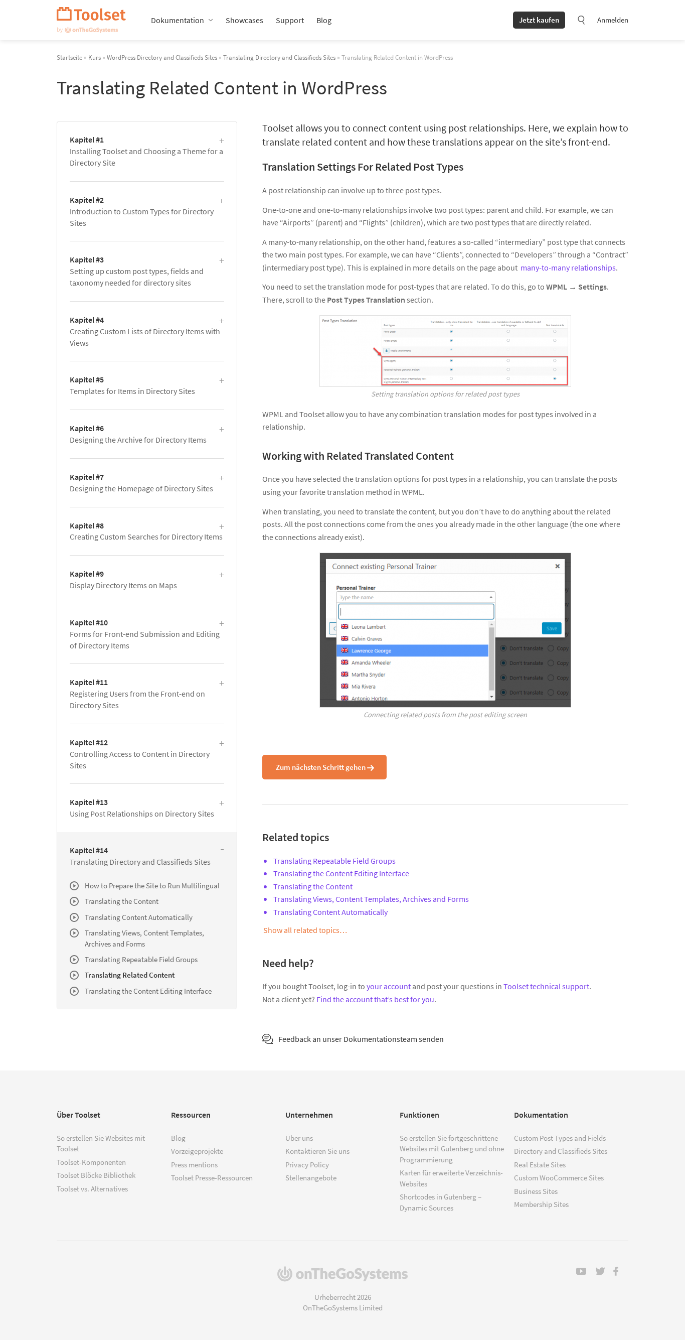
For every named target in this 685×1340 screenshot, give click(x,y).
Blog (323, 20)
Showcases (244, 20)
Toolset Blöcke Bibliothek (96, 1175)
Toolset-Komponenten (91, 1162)
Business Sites (536, 1191)
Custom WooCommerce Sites (559, 1177)
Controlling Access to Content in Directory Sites (140, 753)
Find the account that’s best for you (375, 999)
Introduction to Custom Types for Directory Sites (142, 211)
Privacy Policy (307, 1164)
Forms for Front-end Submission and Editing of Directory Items (145, 633)
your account (389, 986)
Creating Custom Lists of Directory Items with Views (145, 331)
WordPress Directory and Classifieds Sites (162, 57)
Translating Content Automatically (330, 912)
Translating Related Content (130, 975)
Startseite (69, 57)
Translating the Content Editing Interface (341, 873)
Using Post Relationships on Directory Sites (142, 808)
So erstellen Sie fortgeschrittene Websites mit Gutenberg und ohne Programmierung (452, 1148)
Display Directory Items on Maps (123, 579)
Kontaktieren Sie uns (317, 1151)
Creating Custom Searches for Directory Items (146, 531)
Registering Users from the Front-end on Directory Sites (137, 693)
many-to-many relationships (568, 267)
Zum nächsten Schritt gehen (321, 767)
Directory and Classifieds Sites (560, 1151)
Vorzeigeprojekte (197, 1151)
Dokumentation (177, 20)
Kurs (94, 57)
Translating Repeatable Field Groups (334, 861)
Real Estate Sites (540, 1164)
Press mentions (194, 1164)
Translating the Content (313, 886)
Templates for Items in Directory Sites (132, 385)
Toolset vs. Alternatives (92, 1188)
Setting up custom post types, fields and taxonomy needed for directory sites (137, 271)
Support (290, 20)
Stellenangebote (310, 1177)
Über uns (299, 1138)
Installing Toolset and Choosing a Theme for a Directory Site (146, 151)
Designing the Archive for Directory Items (138, 434)
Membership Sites (541, 1204)
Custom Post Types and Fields (560, 1138)
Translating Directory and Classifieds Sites (279, 57)
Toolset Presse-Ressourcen (212, 1177)
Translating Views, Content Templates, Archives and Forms (371, 899)
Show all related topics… (305, 930)
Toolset (91, 20)
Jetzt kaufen (539, 20)
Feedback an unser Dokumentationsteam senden (361, 1039)
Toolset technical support (546, 986)
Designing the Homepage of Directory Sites (141, 482)
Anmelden (612, 20)
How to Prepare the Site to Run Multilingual (152, 885)
